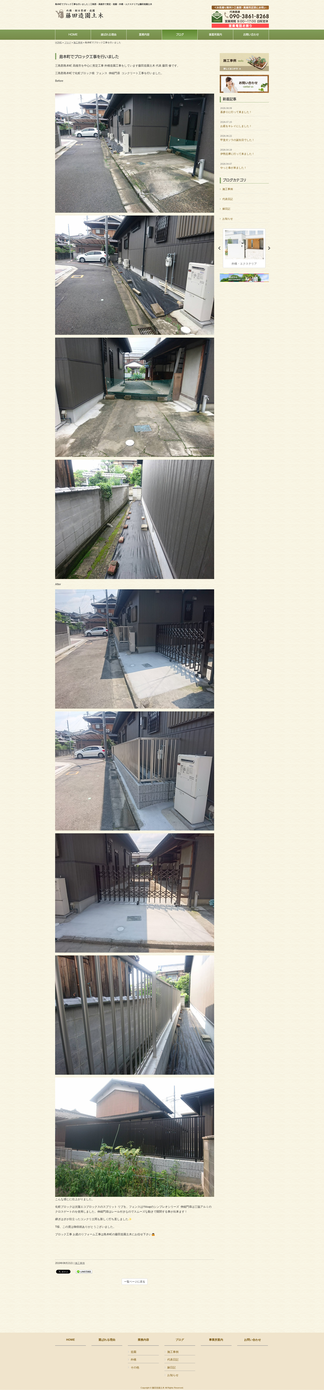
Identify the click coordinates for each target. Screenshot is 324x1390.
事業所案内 (216, 1339)
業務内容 (143, 1339)
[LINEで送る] (84, 1271)
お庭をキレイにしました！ (236, 124)
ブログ (67, 42)
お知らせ (227, 218)
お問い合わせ (252, 1339)
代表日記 (227, 199)
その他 (135, 1367)
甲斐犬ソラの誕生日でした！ (237, 138)
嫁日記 (226, 208)
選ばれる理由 (106, 1339)
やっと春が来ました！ (233, 166)
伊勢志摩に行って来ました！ (237, 152)
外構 (133, 1359)
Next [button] (269, 248)
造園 (133, 1351)
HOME (58, 42)
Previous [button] (219, 248)
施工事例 (78, 42)
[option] (244, 248)
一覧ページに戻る (134, 1281)
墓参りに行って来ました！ (236, 110)
